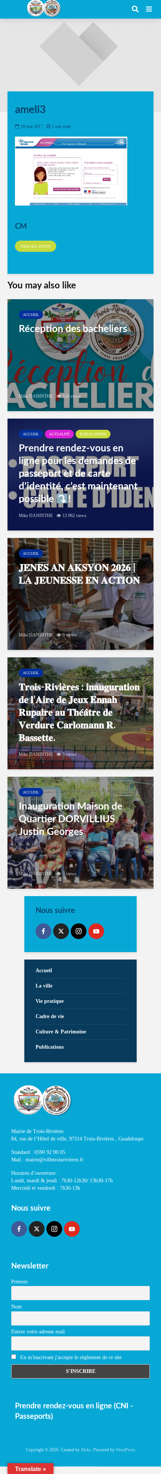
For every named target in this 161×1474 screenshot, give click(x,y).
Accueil (31, 315)
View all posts (36, 246)
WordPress (125, 1449)
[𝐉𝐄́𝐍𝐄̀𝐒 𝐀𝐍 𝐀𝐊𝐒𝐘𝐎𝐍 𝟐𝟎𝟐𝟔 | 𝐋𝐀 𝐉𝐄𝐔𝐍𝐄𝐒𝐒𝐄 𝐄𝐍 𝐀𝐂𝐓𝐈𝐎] (80, 594)
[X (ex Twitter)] (61, 931)
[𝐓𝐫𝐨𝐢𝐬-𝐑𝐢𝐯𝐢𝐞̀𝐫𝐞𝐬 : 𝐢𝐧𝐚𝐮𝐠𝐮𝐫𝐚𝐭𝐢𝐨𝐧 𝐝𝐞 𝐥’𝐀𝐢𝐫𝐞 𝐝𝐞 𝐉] (80, 713)
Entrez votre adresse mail (38, 1331)
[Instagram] (78, 931)
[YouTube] (96, 931)
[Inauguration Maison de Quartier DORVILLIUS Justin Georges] (80, 833)
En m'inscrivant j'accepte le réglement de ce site (70, 1357)
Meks (86, 1449)
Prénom (19, 1281)
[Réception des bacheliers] (80, 355)
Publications (93, 434)
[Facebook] (43, 931)
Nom (16, 1306)
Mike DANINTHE (36, 396)
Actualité (59, 434)
